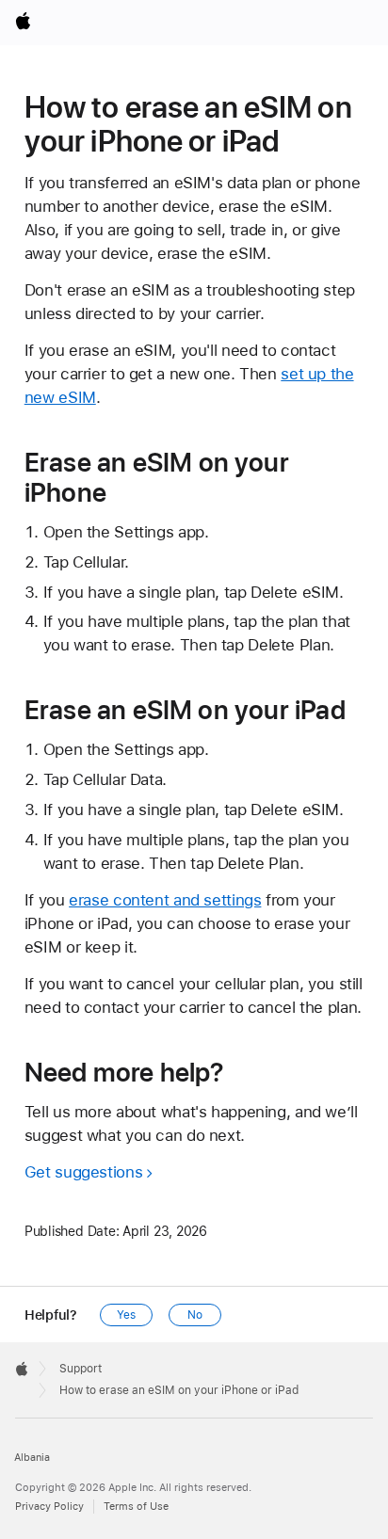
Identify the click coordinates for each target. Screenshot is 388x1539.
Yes (126, 1315)
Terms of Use (136, 1506)
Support (80, 1368)
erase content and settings (165, 899)
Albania (32, 1457)
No (194, 1315)
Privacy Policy (49, 1506)
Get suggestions (83, 1171)
